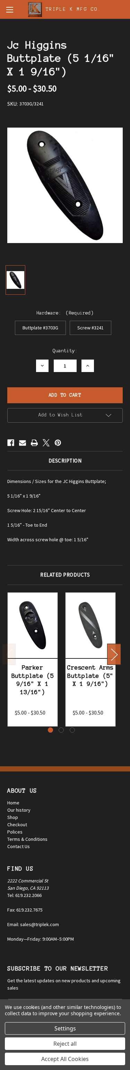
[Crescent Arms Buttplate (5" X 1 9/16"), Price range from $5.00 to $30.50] (90, 625)
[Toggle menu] (9, 9)
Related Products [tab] (65, 574)
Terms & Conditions (27, 839)
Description (65, 460)
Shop (12, 817)
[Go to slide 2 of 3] (61, 730)
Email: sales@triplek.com (33, 924)
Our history (19, 810)
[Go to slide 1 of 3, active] (50, 730)
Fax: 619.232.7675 (25, 910)
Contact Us (18, 846)
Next (114, 654)
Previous (9, 654)
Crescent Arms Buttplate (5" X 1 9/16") (90, 675)
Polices (15, 832)
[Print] (34, 443)
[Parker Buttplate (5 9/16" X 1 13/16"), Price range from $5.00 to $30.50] (33, 625)
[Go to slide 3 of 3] (72, 730)
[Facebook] (10, 443)
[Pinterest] (57, 443)
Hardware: (65, 313)
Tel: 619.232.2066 (24, 895)
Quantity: (65, 350)
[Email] (22, 443)
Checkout (17, 824)
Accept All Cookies (65, 1059)
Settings (65, 1028)
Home (13, 803)
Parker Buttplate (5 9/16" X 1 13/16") (32, 679)
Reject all (65, 1043)
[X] (46, 443)
